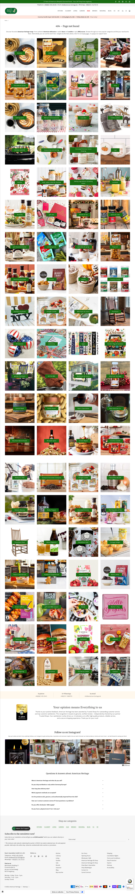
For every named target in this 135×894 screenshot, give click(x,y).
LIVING (54, 827)
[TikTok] (129, 1)
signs (83, 344)
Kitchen (19, 53)
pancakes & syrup (83, 247)
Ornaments (19, 344)
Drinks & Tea (83, 214)
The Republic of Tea (115, 510)
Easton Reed (20, 408)
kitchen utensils (20, 150)
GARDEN (115, 53)
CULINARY (51, 53)
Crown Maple (83, 441)
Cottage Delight (115, 542)
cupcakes (83, 118)
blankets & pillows (20, 311)
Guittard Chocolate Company (51, 478)
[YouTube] (126, 1)
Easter (83, 607)
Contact (115, 671)
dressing (20, 214)
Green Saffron (19, 607)
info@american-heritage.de (17, 857)
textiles (19, 182)
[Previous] (7, 751)
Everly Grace (51, 408)
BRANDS (73, 827)
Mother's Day (115, 607)
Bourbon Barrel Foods (19, 441)
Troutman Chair (20, 542)
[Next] (127, 751)
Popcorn (115, 247)
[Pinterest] (122, 1)
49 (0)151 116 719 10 (18, 859)
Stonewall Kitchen (83, 510)
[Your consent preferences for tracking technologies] (2, 891)
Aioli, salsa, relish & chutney (51, 182)
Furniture (83, 85)
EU (93, 827)
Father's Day (20, 639)
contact (93, 34)
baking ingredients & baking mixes (83, 182)
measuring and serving (51, 150)
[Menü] (132, 879)
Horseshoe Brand (115, 478)
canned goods (51, 247)
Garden (51, 85)
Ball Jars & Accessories (51, 118)
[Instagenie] (126, 766)
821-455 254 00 (18, 855)
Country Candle (115, 279)
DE (97, 827)
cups (115, 150)
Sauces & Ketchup (83, 53)
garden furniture (19, 376)
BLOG (88, 827)
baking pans (20, 118)
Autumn (115, 639)
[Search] (122, 11)
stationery (51, 344)
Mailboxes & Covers (83, 376)
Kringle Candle (51, 311)
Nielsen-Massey (20, 510)
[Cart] (129, 11)
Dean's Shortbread (20, 574)
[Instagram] (119, 1)
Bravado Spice (51, 441)
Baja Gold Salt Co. (115, 408)
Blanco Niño (115, 574)
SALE (67, 827)
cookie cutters (115, 118)
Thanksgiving (19, 671)
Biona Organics (52, 542)
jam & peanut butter (19, 247)
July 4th (51, 639)
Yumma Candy (83, 574)
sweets (83, 279)
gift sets (51, 214)
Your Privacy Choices (72, 892)
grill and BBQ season (51, 607)
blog (115, 85)
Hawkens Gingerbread (51, 574)
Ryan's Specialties (83, 408)
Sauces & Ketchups (19, 279)
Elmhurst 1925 (20, 478)
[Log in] (126, 11)
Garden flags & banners (115, 344)
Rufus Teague (51, 510)
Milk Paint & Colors (83, 311)
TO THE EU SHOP (83, 671)
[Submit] (128, 839)
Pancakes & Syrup (20, 85)
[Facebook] (116, 1)
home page (85, 34)
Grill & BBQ (51, 376)
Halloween (83, 639)
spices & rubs (115, 214)
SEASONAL (82, 827)
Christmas (51, 671)
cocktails (115, 182)
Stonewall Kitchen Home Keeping (83, 150)
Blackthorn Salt (83, 542)
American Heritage (115, 376)
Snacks (51, 279)
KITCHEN (39, 827)
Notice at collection (58, 892)
